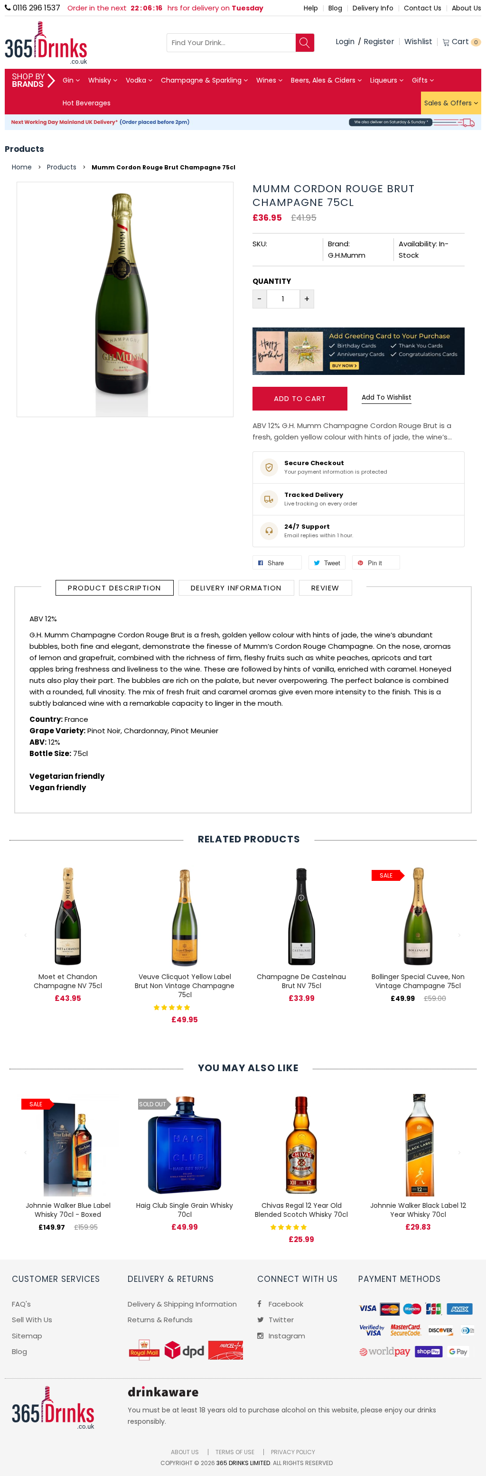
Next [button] (460, 935)
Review (325, 588)
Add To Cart (300, 398)
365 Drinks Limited (243, 1463)
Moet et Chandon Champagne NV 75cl (68, 981)
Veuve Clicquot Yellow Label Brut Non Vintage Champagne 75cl (184, 986)
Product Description (114, 588)
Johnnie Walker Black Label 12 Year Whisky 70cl (418, 1210)
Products (24, 149)
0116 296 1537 (35, 7)
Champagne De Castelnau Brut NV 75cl (301, 981)
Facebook (285, 1304)
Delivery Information (236, 588)
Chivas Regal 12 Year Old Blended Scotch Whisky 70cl (301, 1210)
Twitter (280, 1320)
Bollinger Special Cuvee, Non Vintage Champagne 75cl (418, 981)
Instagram (286, 1336)
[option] (67, 924)
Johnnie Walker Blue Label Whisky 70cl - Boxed (68, 1210)
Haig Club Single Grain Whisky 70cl (184, 1210)
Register (379, 41)
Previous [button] (26, 935)
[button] (173, 1007)
